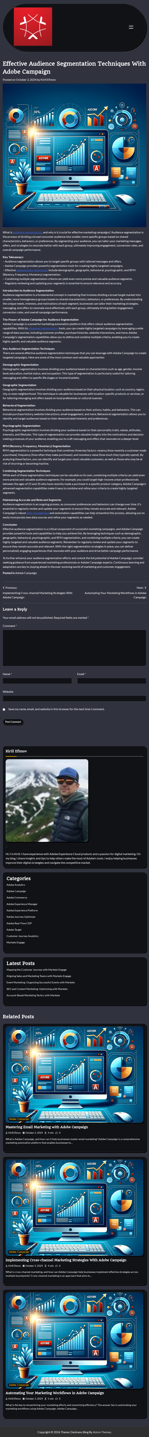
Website (8, 691)
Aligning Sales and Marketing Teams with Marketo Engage (39, 976)
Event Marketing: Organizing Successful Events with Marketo (41, 982)
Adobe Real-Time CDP (19, 923)
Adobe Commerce (17, 897)
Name (7, 674)
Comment (10, 625)
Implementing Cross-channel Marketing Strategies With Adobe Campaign (66, 1260)
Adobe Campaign (26, 573)
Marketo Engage (16, 942)
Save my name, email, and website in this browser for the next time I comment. (56, 709)
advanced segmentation (43, 328)
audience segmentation (27, 232)
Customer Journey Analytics (23, 936)
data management (38, 513)
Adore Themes (102, 1432)
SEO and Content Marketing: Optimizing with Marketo (37, 989)
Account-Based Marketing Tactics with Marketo (33, 995)
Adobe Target (14, 929)
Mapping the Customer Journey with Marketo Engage (37, 969)
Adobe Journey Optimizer (21, 916)
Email (81, 674)
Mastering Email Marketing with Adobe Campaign (47, 1127)
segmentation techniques (32, 270)
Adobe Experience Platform (22, 910)
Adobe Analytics (16, 884)
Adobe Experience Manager (22, 904)
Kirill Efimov (48, 79)
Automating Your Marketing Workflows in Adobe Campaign (55, 1393)
